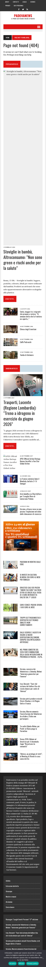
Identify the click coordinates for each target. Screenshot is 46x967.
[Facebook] (19, 9)
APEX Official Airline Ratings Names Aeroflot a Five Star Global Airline (30, 461)
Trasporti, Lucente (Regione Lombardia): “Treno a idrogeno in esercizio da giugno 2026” (19, 413)
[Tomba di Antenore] (10, 357)
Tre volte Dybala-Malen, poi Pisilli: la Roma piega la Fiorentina (29, 729)
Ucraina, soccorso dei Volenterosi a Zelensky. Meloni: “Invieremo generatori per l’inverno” (31, 673)
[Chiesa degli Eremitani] (10, 331)
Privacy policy (32, 963)
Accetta (12, 963)
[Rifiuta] (43, 958)
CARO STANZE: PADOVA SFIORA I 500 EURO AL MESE (31, 606)
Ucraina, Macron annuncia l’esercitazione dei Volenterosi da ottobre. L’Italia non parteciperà (31, 715)
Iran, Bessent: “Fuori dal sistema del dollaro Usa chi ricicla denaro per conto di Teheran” (30, 687)
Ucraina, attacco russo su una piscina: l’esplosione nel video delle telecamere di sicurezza (30, 511)
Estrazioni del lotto (12, 886)
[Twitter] (23, 9)
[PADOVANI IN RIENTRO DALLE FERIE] (10, 567)
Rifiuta (21, 963)
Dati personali (18, 6)
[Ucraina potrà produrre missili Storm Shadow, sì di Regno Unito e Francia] (10, 703)
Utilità (8, 880)
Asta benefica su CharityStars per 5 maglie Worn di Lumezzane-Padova (31, 496)
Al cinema (9, 902)
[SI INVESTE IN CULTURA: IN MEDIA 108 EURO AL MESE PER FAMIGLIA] (10, 580)
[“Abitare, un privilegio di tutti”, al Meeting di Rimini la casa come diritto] (10, 759)
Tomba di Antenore (26, 355)
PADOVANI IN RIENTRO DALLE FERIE (30, 563)
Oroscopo (9, 891)
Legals (25, 2)
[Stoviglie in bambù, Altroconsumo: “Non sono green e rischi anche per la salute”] (23, 244)
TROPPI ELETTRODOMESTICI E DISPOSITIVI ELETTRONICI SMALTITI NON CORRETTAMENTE (30, 621)
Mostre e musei (11, 896)
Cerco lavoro (10, 907)
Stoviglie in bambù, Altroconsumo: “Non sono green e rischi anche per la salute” (22, 259)
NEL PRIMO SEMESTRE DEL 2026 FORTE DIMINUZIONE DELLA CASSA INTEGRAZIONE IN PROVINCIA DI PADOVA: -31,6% (31, 653)
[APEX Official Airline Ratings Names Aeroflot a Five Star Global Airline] (10, 468)
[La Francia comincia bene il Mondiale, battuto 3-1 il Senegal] (10, 481)
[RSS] (27, 9)
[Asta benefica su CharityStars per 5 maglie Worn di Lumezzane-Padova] (10, 496)
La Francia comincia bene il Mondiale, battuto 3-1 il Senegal (29, 481)
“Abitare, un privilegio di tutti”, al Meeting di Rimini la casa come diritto (31, 756)
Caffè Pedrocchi (25, 342)
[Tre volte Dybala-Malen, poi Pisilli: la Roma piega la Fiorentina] (10, 731)
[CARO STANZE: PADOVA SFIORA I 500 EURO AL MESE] (10, 610)
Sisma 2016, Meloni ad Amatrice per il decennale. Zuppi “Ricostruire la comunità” (29, 743)
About (7, 2)
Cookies (32, 2)
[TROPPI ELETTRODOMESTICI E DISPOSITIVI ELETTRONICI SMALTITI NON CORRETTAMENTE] (10, 622)
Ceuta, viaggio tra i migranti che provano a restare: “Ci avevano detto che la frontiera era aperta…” (31, 315)
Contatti (16, 2)
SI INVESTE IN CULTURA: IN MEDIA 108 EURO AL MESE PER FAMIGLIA (30, 577)
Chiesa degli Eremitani (28, 329)
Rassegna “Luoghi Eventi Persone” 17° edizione (22, 919)
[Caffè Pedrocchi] (10, 344)
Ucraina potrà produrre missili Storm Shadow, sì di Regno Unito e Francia (31, 701)
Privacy (7, 6)
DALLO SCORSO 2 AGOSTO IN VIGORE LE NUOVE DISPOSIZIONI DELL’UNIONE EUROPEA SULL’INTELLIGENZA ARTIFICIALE (30, 637)
